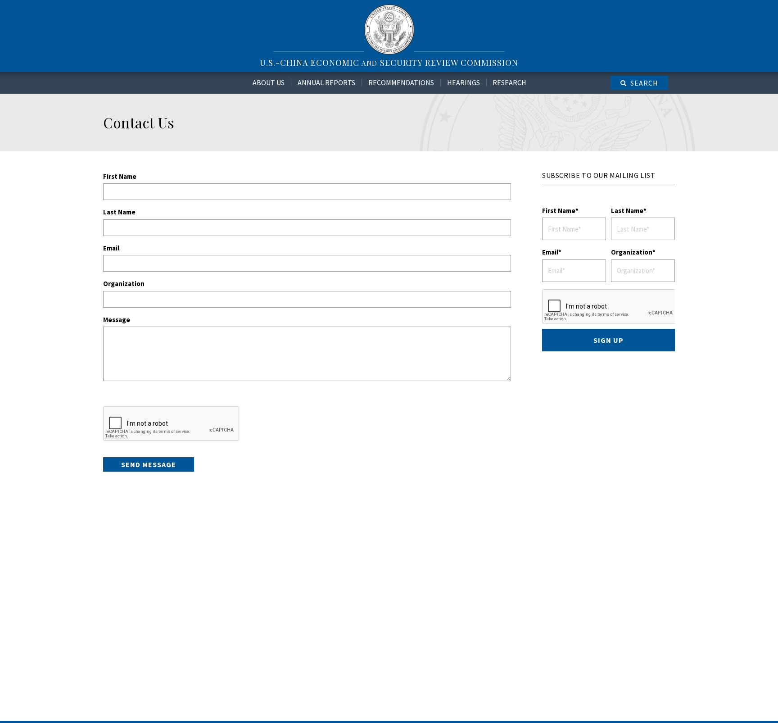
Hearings (463, 82)
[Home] (389, 29)
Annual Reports (326, 82)
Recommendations (401, 82)
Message (116, 319)
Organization (124, 283)
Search (644, 82)
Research (509, 82)
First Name (119, 176)
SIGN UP (608, 340)
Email (111, 248)
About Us (269, 82)
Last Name (119, 212)
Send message (148, 464)
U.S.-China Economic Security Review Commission (389, 62)
